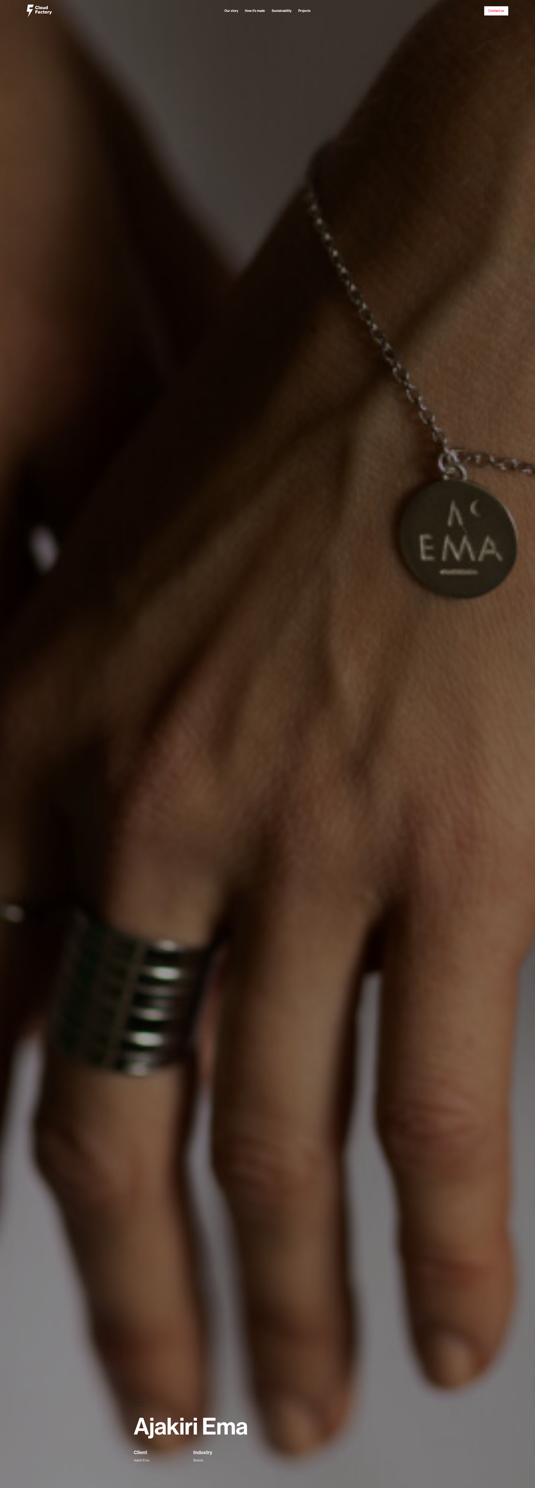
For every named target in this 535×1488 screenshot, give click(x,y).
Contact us (496, 11)
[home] (39, 11)
